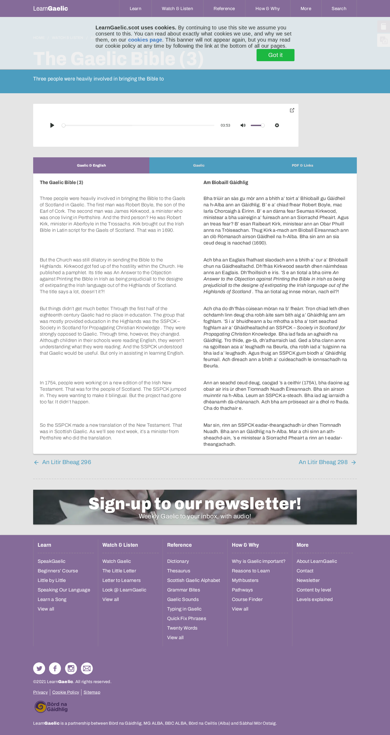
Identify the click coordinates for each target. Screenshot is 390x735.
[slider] (138, 125)
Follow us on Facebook (55, 668)
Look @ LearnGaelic (124, 590)
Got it (275, 55)
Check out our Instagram (71, 668)
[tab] (91, 165)
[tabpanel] (195, 313)
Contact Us (87, 668)
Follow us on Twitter (39, 668)
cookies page (145, 40)
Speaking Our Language (64, 590)
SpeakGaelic (52, 561)
